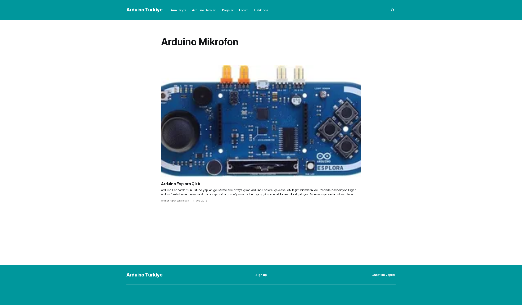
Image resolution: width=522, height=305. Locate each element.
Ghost (376, 275)
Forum (244, 10)
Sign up (261, 275)
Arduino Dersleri (204, 10)
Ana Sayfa (178, 10)
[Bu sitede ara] (392, 10)
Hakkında (261, 10)
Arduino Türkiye (144, 10)
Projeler (227, 10)
